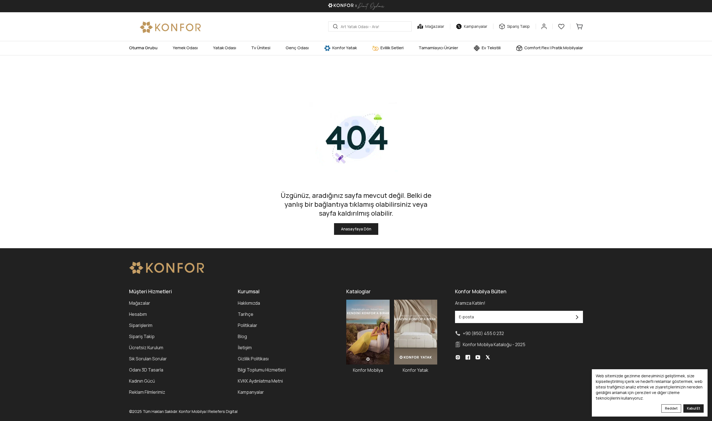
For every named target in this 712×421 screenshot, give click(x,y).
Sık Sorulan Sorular (148, 359)
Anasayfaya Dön (356, 229)
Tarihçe (245, 314)
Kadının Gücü (142, 381)
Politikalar (247, 325)
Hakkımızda (249, 303)
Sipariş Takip (142, 336)
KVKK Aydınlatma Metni (260, 381)
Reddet (671, 408)
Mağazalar (139, 303)
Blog (242, 336)
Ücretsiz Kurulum (146, 347)
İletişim (245, 347)
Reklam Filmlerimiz (147, 392)
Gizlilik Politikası (253, 359)
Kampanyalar (251, 392)
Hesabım (138, 314)
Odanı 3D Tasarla (146, 370)
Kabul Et (693, 408)
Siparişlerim (140, 325)
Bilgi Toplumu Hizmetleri (262, 370)
